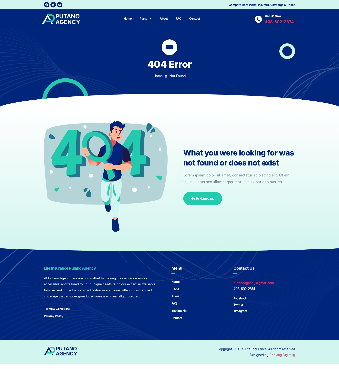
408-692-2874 (279, 21)
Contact (194, 18)
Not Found (177, 76)
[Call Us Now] (258, 19)
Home (128, 18)
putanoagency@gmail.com (253, 283)
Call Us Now (273, 16)
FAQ (178, 18)
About (164, 18)
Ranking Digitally (282, 355)
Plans (143, 18)
